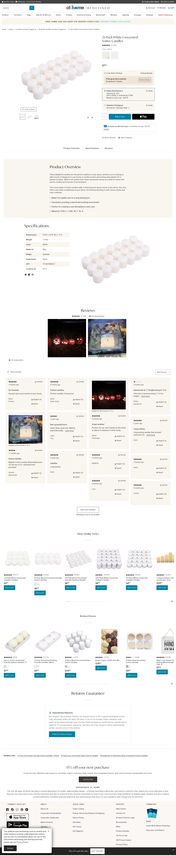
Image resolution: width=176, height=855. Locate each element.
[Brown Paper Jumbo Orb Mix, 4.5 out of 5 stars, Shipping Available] (109, 641)
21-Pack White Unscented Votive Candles (120, 39)
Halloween (21, 2)
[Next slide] (171, 601)
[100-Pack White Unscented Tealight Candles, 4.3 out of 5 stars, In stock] (109, 559)
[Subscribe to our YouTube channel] (26, 809)
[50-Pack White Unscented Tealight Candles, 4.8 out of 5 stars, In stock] (140, 559)
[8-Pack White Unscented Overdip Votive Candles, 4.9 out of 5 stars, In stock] (48, 559)
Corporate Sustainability (51, 813)
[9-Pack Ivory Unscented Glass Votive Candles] (69, 666)
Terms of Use (122, 835)
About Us (44, 809)
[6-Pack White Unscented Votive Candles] (130, 666)
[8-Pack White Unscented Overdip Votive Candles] (35, 584)
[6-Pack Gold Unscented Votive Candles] (127, 666)
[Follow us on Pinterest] (22, 809)
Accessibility (121, 822)
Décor (11, 29)
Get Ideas (77, 822)
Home (4, 29)
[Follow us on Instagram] (17, 809)
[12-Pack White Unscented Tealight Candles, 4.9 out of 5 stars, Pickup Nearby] (17, 559)
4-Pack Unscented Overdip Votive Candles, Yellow (38, 756)
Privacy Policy (122, 844)
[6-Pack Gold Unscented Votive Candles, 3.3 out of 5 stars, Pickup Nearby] (140, 641)
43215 (125, 98)
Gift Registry (78, 831)
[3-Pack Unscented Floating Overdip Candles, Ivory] (38, 666)
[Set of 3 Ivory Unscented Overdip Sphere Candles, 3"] (5, 666)
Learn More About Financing (158, 826)
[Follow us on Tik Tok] (12, 809)
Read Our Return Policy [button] (62, 734)
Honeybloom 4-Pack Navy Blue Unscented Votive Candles (124, 756)
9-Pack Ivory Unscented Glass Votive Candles (79, 756)
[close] (48, 831)
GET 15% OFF (97, 851)
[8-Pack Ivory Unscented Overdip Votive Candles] (38, 584)
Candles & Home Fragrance (26, 29)
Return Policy (78, 818)
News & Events (47, 822)
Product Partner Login (125, 818)
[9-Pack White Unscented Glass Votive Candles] (66, 666)
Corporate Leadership (50, 818)
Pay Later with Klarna (155, 830)
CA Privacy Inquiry (123, 840)
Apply (148, 821)
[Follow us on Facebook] (7, 809)
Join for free (88, 779)
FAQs (118, 827)
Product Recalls (122, 831)
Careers (44, 827)
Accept (10, 848)
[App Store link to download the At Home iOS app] (18, 817)
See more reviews (87, 510)
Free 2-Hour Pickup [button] (34, 2)
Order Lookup (78, 809)
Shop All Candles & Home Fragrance (52, 29)
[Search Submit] (31, 8)
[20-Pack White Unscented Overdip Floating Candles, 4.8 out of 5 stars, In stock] (79, 559)
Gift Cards (77, 827)
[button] (88, 7)
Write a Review (16, 372)
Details (106, 129)
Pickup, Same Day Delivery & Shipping (89, 813)
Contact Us (120, 813)
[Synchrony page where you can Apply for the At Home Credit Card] (152, 813)
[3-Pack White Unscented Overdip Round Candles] (7, 666)
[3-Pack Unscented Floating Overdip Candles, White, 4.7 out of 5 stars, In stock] (48, 641)
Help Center (121, 809)
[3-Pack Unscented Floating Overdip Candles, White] (35, 666)
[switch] (108, 138)
